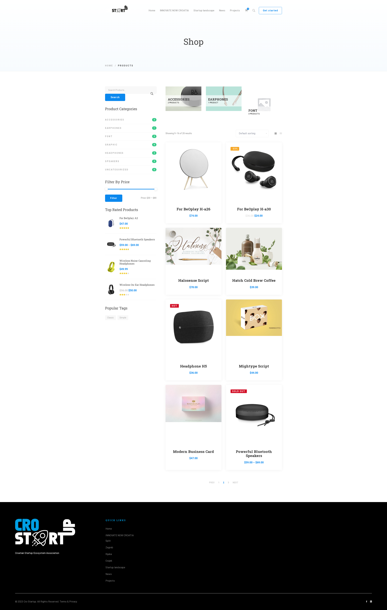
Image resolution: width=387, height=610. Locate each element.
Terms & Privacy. (68, 601)
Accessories (130, 120)
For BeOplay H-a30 (254, 209)
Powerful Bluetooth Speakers (137, 239)
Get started (270, 10)
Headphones (130, 153)
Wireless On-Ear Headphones (136, 284)
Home (109, 65)
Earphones (130, 128)
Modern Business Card (193, 451)
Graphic (130, 144)
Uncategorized (130, 169)
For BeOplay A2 (128, 218)
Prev (212, 482)
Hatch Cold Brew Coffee (254, 280)
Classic (110, 317)
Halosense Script (193, 280)
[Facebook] (366, 602)
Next (235, 482)
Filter (113, 198)
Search (115, 97)
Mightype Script (254, 366)
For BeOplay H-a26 (193, 209)
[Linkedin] (371, 602)
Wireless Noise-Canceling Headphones (135, 262)
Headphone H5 (193, 366)
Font (130, 136)
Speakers (130, 161)
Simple (123, 317)
